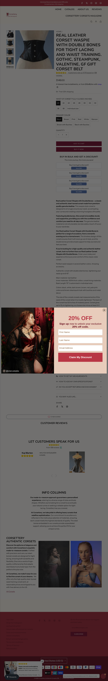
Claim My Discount (80, 357)
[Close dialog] (104, 310)
